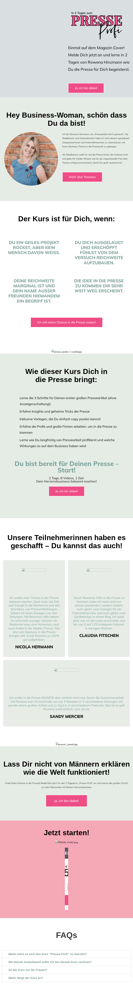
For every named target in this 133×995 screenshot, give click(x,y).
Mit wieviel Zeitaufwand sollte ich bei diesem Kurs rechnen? (50, 962)
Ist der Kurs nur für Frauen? (27, 970)
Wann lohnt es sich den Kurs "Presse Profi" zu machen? (47, 954)
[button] (66, 954)
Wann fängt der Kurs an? (25, 978)
